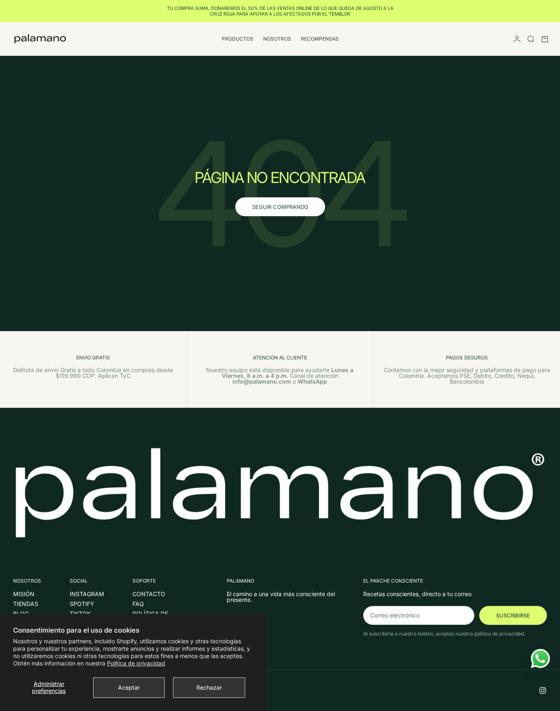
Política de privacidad (136, 663)
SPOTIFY (82, 603)
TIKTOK (80, 613)
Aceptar (129, 687)
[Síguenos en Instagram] (543, 690)
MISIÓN (23, 593)
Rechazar (209, 687)
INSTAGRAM (87, 593)
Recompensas (320, 39)
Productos (237, 39)
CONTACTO (148, 593)
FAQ (138, 603)
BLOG (21, 613)
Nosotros (277, 39)
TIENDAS (25, 603)
